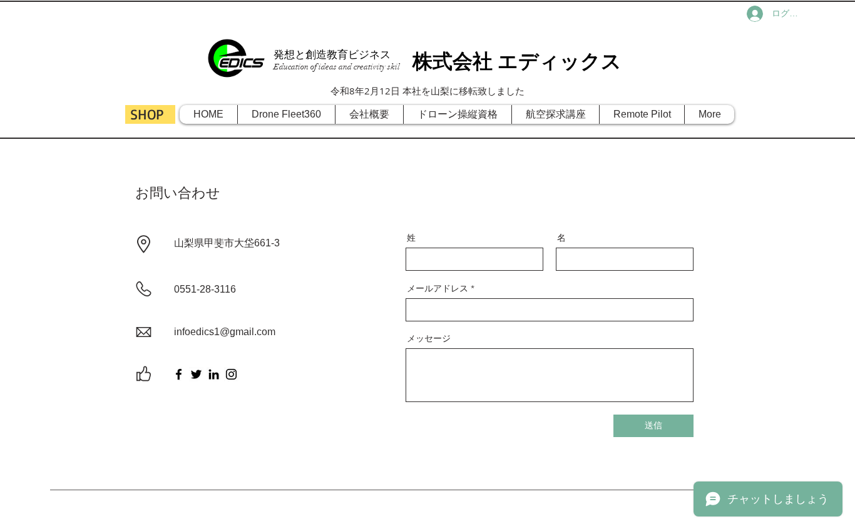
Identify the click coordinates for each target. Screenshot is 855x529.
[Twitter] (196, 374)
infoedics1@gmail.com (224, 331)
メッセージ (429, 338)
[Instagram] (231, 374)
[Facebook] (179, 374)
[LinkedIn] (214, 374)
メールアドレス (437, 288)
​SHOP (146, 114)
